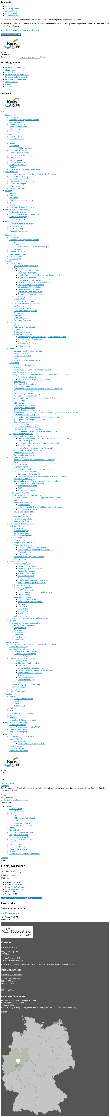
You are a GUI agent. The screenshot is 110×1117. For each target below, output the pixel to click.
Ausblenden (5, 34)
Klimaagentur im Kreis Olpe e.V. (22, 155)
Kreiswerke (18, 528)
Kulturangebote (24, 346)
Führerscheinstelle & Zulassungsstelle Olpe (18, 1000)
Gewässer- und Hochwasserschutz (28, 351)
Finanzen (13, 205)
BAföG (16, 325)
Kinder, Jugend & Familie (19, 153)
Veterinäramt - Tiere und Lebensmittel (24, 169)
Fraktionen (13, 198)
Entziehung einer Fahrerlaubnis (30, 292)
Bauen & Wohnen (16, 138)
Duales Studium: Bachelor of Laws (31, 668)
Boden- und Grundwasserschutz (27, 360)
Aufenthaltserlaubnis (26, 573)
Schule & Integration (26, 441)
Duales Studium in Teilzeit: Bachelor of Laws (35, 670)
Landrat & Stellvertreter (23, 698)
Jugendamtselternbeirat (27, 509)
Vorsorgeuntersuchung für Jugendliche (29, 419)
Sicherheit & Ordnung (18, 164)
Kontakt (17, 242)
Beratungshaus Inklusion (28, 490)
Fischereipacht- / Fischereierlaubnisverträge (36, 592)
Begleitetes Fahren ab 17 (28, 270)
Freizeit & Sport (15, 226)
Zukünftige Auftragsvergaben (25, 651)
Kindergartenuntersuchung (25, 396)
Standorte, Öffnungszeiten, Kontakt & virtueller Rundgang (32, 174)
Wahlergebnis (19, 706)
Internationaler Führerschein (29, 280)
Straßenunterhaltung (22, 533)
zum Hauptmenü (12, 8)
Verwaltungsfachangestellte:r (30, 672)
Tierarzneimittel (20, 632)
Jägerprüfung (23, 611)
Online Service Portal (17, 124)
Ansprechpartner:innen (27, 486)
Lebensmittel (19, 639)
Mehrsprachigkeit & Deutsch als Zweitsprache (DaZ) (39, 443)
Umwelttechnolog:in (26, 680)
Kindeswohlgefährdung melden (26, 521)
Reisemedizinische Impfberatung (27, 410)
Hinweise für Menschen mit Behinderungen (31, 247)
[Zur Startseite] (12, 50)
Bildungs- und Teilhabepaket (25, 327)
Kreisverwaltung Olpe (9, 947)
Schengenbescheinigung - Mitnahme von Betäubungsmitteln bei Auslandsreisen (46, 412)
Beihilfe (4, 1011)
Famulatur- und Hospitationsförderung (34, 379)
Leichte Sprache (20, 464)
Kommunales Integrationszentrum (28, 436)
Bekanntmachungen (17, 183)
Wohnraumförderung (22, 320)
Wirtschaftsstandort (17, 212)
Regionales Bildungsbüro (24, 452)
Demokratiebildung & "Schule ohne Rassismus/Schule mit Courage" (45, 438)
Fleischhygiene (20, 637)
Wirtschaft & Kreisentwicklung (17, 209)
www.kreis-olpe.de (14, 889)
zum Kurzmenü (11, 13)
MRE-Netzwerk (19, 403)
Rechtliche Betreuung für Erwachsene (29, 557)
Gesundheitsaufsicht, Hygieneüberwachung (31, 391)
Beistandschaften (21, 516)
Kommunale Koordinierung (25, 455)
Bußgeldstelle (19, 299)
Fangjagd (21, 604)
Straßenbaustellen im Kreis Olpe (27, 303)
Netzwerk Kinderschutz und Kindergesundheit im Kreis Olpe (38, 497)
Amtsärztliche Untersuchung (25, 365)
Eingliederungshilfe (21, 467)
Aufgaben (17, 701)
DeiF (20, 488)
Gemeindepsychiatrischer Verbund (28, 424)
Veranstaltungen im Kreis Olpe (21, 224)
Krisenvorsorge (15, 129)
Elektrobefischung (25, 590)
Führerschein (10, 72)
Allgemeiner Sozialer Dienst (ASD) (27, 495)
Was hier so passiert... (27, 665)
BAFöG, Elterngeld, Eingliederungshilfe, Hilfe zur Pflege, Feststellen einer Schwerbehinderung (38, 1007)
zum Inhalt (9, 6)
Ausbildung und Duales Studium (27, 663)
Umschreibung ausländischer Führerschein (35, 282)
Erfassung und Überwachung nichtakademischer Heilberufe (38, 389)
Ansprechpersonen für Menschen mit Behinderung (34, 460)
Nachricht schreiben (8, 898)
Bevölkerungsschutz (22, 585)
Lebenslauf (18, 703)
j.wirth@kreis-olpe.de (15, 887)
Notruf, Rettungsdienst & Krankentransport (31, 618)
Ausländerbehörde (8, 1005)
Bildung (12, 141)
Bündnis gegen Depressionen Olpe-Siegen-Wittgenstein (36, 431)
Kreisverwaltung (11, 172)
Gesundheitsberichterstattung (26, 426)
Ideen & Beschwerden (18, 127)
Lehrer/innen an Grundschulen (30, 339)
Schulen (17, 329)
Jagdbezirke (22, 606)
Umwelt (12, 143)
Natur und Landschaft (22, 355)
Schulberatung (24, 341)
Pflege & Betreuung (17, 162)
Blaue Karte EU (24, 578)
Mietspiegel (18, 315)
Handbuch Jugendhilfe (23, 519)
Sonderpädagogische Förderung (31, 483)
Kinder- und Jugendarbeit (24, 512)
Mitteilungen (14, 186)
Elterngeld (18, 500)
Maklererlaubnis (20, 616)
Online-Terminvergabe (27, 566)
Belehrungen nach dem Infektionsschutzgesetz (32, 370)
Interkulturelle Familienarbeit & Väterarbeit (35, 448)
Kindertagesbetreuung (23, 502)
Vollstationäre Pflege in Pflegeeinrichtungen (35, 549)
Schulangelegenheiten (23, 334)
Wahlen (8, 84)
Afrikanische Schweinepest (16, 67)
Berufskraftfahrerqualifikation (26, 266)
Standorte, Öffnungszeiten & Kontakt (24, 120)
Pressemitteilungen (17, 188)
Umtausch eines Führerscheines (31, 284)
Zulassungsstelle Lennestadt (12, 1003)
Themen (8, 134)
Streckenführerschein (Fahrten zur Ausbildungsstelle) (39, 275)
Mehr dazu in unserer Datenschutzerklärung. (20, 30)
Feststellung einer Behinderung (26, 471)
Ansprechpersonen (17, 122)
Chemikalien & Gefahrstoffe (25, 384)
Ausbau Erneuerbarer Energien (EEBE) (24, 214)
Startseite (5, 795)
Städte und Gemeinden (18, 231)
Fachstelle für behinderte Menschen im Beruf (32, 469)
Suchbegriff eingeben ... (10, 57)
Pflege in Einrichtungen (23, 545)
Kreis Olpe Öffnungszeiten (11, 974)
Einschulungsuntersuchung (25, 386)
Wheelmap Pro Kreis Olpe (24, 478)
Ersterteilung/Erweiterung (28, 277)
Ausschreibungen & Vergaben (21, 179)
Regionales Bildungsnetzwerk (21, 148)
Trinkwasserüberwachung (24, 415)
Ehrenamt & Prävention (27, 445)
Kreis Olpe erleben (12, 221)
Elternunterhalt (24, 554)
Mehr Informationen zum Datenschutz (16, 793)
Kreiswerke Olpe (16, 157)
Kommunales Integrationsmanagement (30, 450)
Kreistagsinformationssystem (17, 74)
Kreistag (8, 190)
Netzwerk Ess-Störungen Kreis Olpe (28, 429)
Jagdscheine (23, 609)
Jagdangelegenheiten (22, 597)
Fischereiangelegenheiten (24, 587)
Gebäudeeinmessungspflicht (25, 310)
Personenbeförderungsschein (30, 294)
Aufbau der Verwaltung (18, 176)
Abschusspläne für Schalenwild (30, 601)
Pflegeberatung (20, 559)
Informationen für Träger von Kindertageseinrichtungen (40, 507)
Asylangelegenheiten (26, 571)
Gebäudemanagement (23, 535)
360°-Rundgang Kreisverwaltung (27, 684)
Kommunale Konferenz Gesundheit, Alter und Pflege (35, 398)
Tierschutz (18, 630)
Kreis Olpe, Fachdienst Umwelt (12, 913)
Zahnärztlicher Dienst (22, 422)
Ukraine (12, 167)
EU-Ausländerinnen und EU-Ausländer (33, 580)
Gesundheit (14, 146)
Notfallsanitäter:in (25, 677)
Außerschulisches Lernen (28, 344)
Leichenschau (19, 400)
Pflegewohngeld (24, 552)
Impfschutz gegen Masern (24, 372)
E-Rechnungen (15, 131)
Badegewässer (19, 381)
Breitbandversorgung (18, 217)
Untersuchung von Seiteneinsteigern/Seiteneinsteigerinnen (38, 417)
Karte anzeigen (21, 898)
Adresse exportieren (35, 898)
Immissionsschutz (21, 353)
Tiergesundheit (20, 628)
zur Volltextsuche (12, 15)
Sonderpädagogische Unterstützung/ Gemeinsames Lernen (42, 337)
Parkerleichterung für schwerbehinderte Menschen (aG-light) (42, 476)
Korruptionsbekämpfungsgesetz (22, 207)
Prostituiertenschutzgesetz (25, 405)
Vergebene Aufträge (22, 656)
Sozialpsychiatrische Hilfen (24, 407)
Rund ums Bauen (21, 318)
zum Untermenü (11, 11)
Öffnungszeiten (20, 244)
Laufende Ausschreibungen (25, 654)
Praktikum (18, 682)
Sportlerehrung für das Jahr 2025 (31, 743)
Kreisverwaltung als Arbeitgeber (22, 181)
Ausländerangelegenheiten (16, 79)
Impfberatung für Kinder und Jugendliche (30, 393)
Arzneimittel (19, 367)
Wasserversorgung (21, 531)
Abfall (16, 358)
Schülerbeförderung (22, 332)
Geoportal (9, 86)
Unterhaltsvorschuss (22, 514)
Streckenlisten (24, 613)
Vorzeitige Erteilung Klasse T (29, 273)
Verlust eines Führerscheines (30, 287)
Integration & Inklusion (18, 150)
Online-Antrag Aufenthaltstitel (30, 568)
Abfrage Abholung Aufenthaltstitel (32, 583)
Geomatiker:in (24, 675)
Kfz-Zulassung (10, 70)
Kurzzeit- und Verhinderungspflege (32, 547)
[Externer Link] (55, 932)
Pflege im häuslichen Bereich (25, 542)
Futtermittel (18, 635)
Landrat (12, 193)
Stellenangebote (11, 82)
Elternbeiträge (24, 504)
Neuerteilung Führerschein (29, 289)
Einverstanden (15, 34)
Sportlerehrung (20, 741)
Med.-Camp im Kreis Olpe (28, 377)
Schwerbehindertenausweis (16, 77)
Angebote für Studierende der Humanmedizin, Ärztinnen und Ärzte (41, 374)
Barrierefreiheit (20, 462)
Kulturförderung (16, 228)
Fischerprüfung (24, 594)
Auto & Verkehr (15, 136)
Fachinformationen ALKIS (24, 308)
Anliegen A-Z (14, 117)
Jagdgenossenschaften (27, 599)
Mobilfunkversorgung (18, 219)
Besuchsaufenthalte (26, 575)
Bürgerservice (10, 115)
